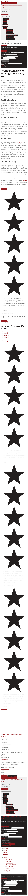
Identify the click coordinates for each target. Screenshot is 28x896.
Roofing (5, 24)
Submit (2, 65)
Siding (5, 23)
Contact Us (6, 10)
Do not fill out (4, 63)
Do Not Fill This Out (6, 67)
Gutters (5, 26)
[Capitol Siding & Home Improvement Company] (14, 7)
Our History (9, 32)
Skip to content (5, 1)
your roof (19, 142)
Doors (5, 21)
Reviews (5, 746)
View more (4, 709)
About (5, 28)
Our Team (9, 30)
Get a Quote (6, 11)
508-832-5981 (4, 14)
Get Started (4, 189)
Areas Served (7, 744)
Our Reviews (10, 37)
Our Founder (10, 33)
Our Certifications (12, 35)
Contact (5, 747)
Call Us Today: (9, 3)
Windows (6, 19)
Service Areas (10, 39)
